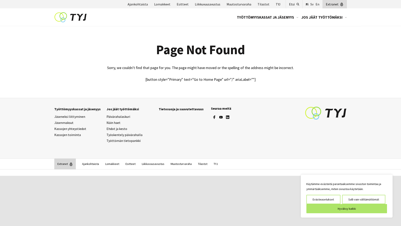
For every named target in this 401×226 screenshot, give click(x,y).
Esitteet (183, 4)
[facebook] (214, 117)
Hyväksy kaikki (347, 209)
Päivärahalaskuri (118, 116)
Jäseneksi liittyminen (69, 116)
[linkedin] (227, 117)
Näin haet (114, 123)
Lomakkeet (162, 4)
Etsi (292, 4)
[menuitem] (266, 17)
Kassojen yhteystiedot (70, 129)
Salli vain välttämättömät (363, 199)
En (317, 4)
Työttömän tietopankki (124, 141)
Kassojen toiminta (67, 135)
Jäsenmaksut (64, 123)
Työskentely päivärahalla (124, 135)
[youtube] (221, 117)
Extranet (332, 4)
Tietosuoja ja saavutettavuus (181, 109)
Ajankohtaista (138, 4)
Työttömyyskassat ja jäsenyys (265, 17)
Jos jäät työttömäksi (322, 17)
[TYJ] (326, 112)
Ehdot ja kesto (117, 129)
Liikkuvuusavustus (207, 4)
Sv (311, 4)
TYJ (278, 4)
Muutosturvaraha (239, 4)
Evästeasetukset (323, 199)
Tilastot (263, 4)
